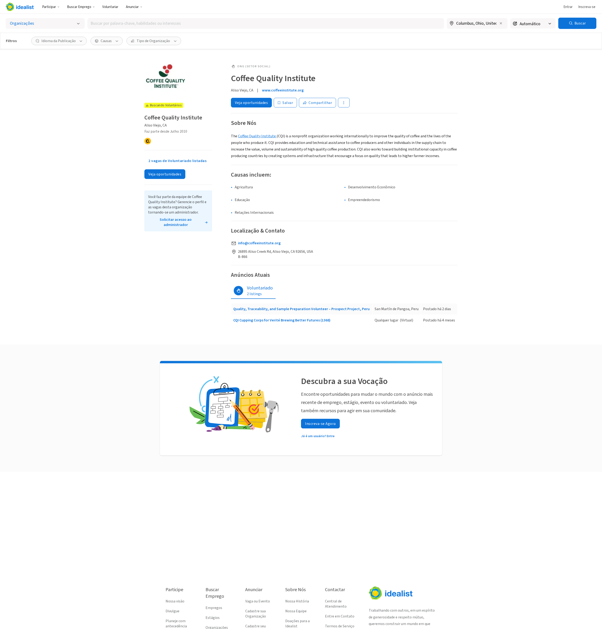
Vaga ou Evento (257, 601)
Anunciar (132, 6)
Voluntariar (110, 6)
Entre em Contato (339, 616)
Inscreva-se (586, 6)
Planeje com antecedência (176, 623)
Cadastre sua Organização (255, 614)
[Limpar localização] (501, 23)
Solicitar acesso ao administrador (176, 222)
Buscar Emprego (79, 6)
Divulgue (172, 611)
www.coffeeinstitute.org (283, 90)
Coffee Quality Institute (257, 136)
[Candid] (147, 141)
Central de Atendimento (336, 604)
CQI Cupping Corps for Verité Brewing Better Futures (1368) (281, 320)
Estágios (213, 617)
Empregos (214, 607)
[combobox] (266, 23)
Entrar (568, 6)
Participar (49, 6)
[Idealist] (20, 7)
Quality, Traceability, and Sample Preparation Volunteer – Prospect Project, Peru (301, 309)
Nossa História (297, 601)
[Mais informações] (477, 23)
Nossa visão (175, 601)
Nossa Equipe (296, 611)
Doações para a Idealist (297, 623)
